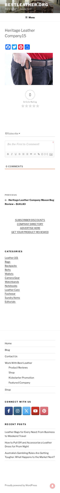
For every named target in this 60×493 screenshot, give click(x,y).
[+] (46, 154)
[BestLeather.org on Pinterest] (44, 411)
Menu (32, 17)
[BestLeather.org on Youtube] (35, 411)
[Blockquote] (31, 154)
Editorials (10, 301)
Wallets (9, 273)
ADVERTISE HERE (30, 228)
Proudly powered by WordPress (21, 485)
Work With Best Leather (18, 363)
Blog (7, 350)
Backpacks (11, 265)
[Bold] (8, 154)
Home (8, 343)
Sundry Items (12, 297)
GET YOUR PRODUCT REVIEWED (30, 232)
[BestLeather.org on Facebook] (9, 411)
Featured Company (19, 382)
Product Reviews (18, 367)
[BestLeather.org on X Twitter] (27, 411)
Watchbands (12, 281)
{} (42, 154)
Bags (7, 261)
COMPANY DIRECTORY (30, 224)
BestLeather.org (26, 4)
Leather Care (12, 289)
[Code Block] (35, 154)
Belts (8, 269)
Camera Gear (12, 277)
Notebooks (11, 285)
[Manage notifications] (52, 486)
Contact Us (11, 356)
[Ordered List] (23, 154)
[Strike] (19, 154)
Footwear (10, 293)
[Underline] (15, 154)
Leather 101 (11, 257)
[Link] (38, 154)
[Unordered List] (27, 154)
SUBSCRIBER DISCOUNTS (30, 220)
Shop (12, 372)
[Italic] (12, 154)
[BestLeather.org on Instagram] (18, 411)
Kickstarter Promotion (21, 377)
